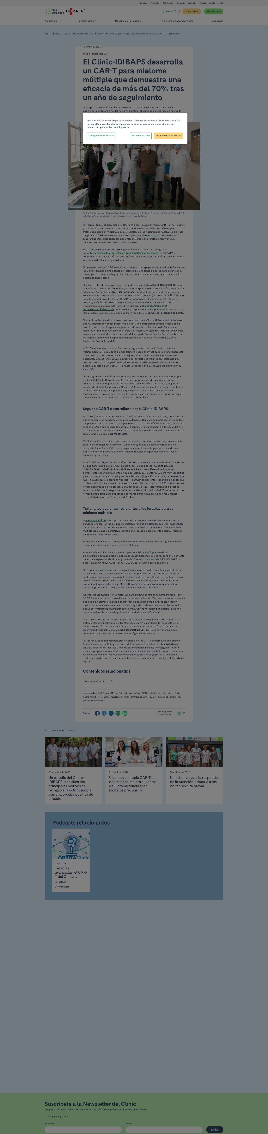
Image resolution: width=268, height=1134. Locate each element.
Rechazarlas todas (141, 135)
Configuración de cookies (101, 135)
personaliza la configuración (115, 127)
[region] (135, 128)
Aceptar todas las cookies (169, 135)
